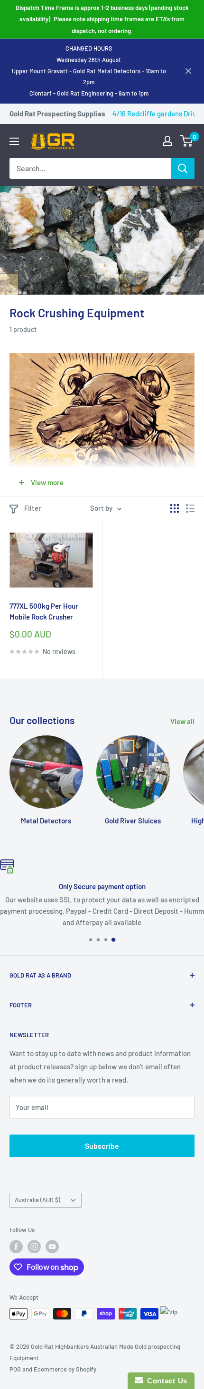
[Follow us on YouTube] (52, 1246)
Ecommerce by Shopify (65, 1369)
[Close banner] (188, 70)
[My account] (167, 141)
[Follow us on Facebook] (16, 1246)
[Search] (183, 168)
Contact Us (165, 1381)
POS (15, 1369)
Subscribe (102, 1145)
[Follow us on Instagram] (34, 1246)
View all (182, 721)
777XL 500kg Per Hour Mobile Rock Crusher (43, 611)
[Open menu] (14, 141)
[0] (187, 141)
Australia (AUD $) (37, 1200)
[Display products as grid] (174, 508)
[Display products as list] (190, 508)
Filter (32, 508)
